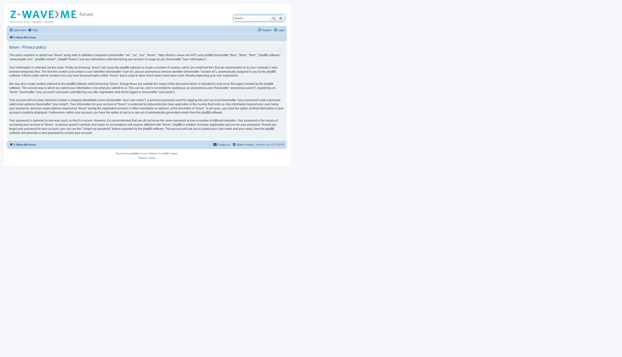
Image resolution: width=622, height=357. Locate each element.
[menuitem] (33, 30)
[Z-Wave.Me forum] (43, 16)
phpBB (134, 153)
